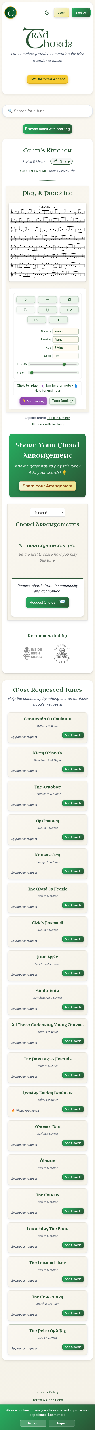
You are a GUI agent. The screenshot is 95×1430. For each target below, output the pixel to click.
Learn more (56, 1415)
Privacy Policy (47, 1392)
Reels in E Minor (58, 418)
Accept (33, 1423)
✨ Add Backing (33, 401)
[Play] (25, 299)
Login (61, 12)
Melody (46, 331)
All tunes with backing (47, 424)
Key (48, 347)
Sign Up (81, 12)
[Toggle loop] (47, 299)
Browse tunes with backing (47, 129)
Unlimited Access (47, 79)
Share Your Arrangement (47, 485)
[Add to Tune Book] (58, 319)
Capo (47, 355)
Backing (45, 339)
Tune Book (60, 401)
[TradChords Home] (10, 12)
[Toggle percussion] (47, 309)
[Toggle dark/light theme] (47, 13)
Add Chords (73, 735)
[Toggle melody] (69, 299)
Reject (62, 1423)
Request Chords (47, 601)
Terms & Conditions (47, 1400)
